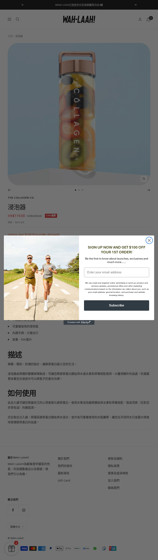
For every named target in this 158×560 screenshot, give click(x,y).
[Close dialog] (149, 240)
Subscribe (116, 305)
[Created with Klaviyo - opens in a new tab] (79, 322)
